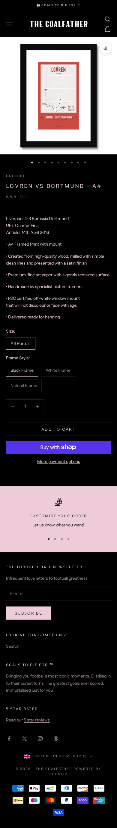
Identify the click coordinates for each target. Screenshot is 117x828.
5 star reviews (37, 720)
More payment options (58, 461)
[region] (58, 513)
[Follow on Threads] (56, 739)
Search (12, 646)
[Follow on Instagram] (40, 739)
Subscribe (28, 613)
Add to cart (58, 429)
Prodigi (15, 176)
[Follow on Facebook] (9, 739)
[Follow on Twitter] (25, 739)
